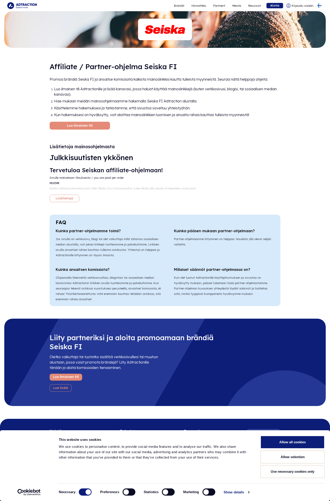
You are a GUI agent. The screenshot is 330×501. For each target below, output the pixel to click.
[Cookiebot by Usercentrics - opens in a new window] (29, 492)
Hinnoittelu (198, 5)
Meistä (236, 5)
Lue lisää (60, 388)
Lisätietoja (64, 198)
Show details (234, 492)
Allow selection (293, 457)
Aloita (274, 5)
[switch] (129, 492)
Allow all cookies (292, 442)
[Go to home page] (22, 5)
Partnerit (219, 5)
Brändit (179, 5)
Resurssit (254, 5)
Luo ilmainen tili (80, 126)
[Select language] (319, 5)
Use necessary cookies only (292, 471)
